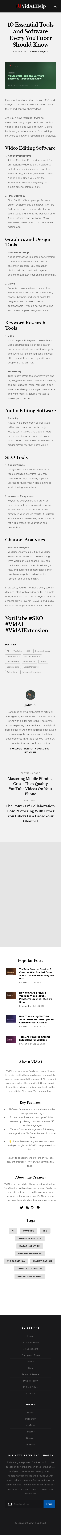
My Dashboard (30, 1349)
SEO (28, 651)
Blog (30, 1368)
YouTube (17, 651)
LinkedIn (30, 1444)
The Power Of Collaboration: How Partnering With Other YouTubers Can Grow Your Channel (30, 811)
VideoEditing (13, 661)
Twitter (28, 749)
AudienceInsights (32, 656)
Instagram (30, 752)
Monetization (29, 661)
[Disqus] (30, 893)
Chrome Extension (30, 1342)
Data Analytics (40, 51)
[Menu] (6, 6)
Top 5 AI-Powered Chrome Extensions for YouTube (34, 1038)
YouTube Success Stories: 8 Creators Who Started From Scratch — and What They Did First (36, 974)
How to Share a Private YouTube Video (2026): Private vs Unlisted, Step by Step (35, 997)
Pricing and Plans (30, 1355)
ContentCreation (42, 651)
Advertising (12, 672)
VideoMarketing (31, 667)
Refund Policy (30, 1387)
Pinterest (30, 1431)
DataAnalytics (13, 656)
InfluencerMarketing (31, 672)
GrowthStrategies (29, 1268)
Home (30, 1336)
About (30, 1361)
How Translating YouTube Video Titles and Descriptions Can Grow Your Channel (36, 1019)
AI (8, 651)
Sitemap (30, 1393)
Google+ (30, 1438)
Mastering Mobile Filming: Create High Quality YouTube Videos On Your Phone (30, 784)
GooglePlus (42, 749)
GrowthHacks (13, 667)
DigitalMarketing (29, 1276)
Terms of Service (30, 1374)
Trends (43, 661)
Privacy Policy (30, 1380)
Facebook (16, 749)
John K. (31, 705)
